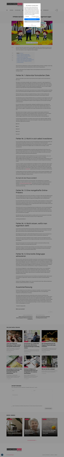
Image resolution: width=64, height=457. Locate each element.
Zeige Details (37, 17)
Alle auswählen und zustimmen (32, 19)
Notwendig (27, 16)
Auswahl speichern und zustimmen (32, 21)
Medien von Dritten (36, 16)
